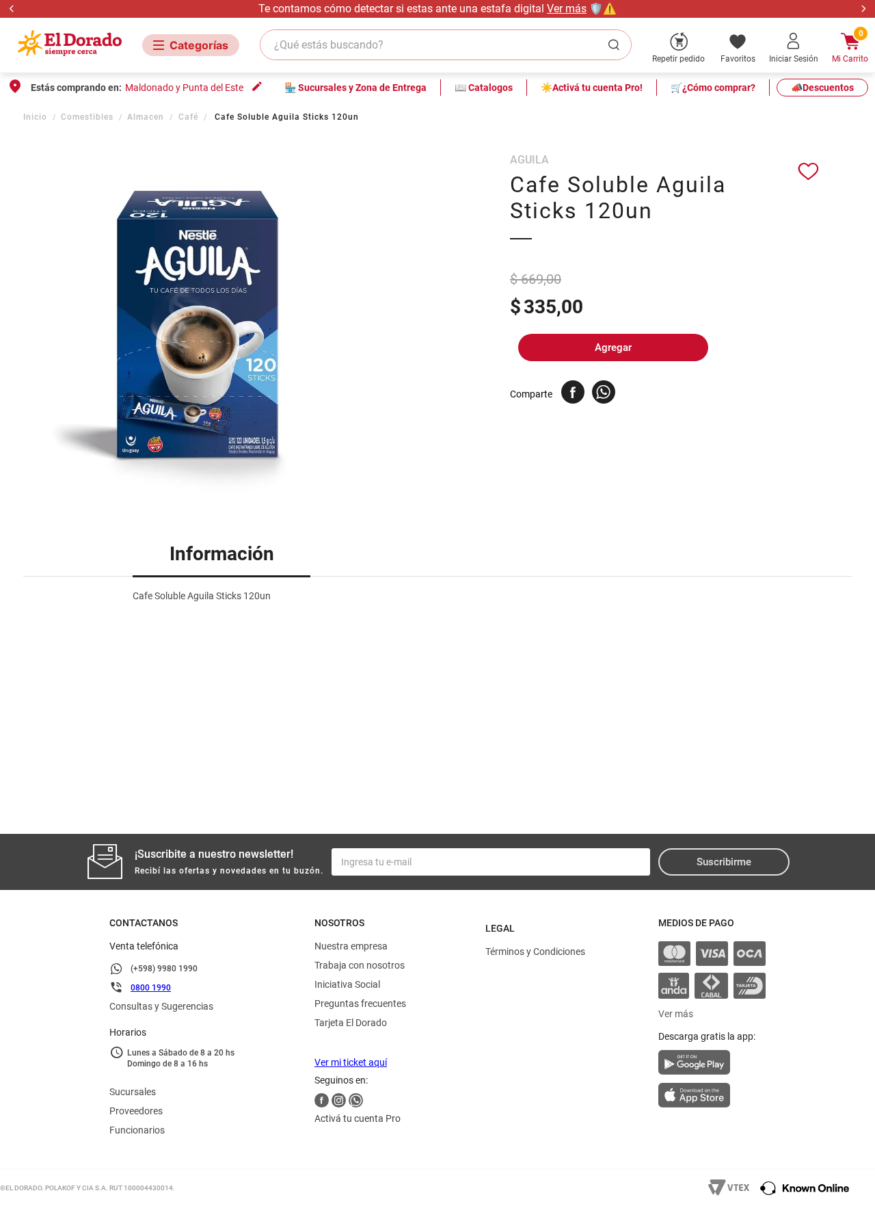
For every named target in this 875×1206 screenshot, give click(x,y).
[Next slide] (863, 8)
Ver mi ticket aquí (350, 1062)
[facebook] (572, 392)
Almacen (145, 117)
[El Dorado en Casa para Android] (712, 1066)
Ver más (567, 8)
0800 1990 (151, 988)
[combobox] (446, 44)
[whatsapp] (603, 392)
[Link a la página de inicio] (36, 117)
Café (188, 117)
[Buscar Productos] (616, 45)
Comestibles (87, 117)
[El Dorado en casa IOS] (712, 1096)
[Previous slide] (12, 8)
